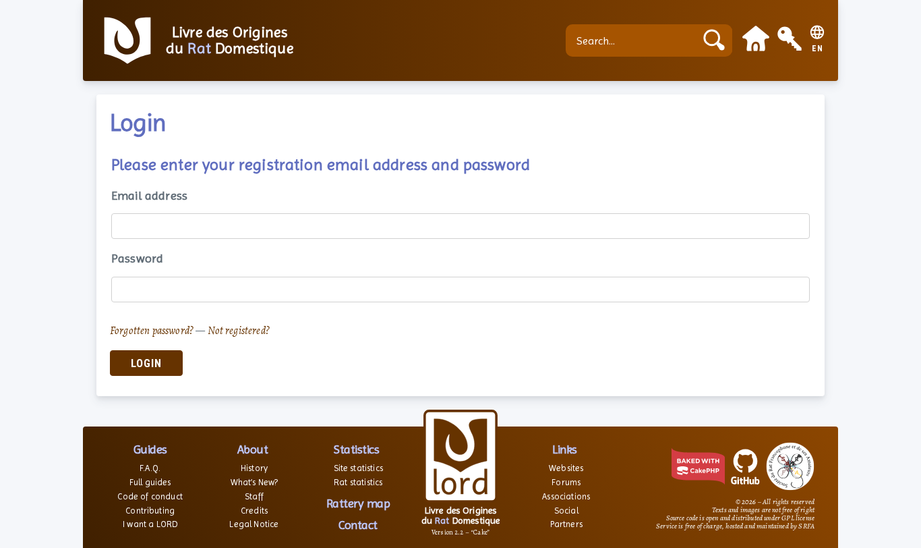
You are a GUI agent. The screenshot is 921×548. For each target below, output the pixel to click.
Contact (358, 525)
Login (146, 363)
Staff (254, 496)
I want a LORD (150, 524)
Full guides (150, 482)
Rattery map (358, 503)
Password (137, 258)
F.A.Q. (150, 468)
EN (817, 49)
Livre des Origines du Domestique (229, 40)
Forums (566, 482)
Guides (150, 449)
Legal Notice (253, 524)
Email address (149, 195)
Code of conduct (149, 496)
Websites (566, 468)
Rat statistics (358, 482)
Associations (566, 496)
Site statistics (358, 468)
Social (566, 510)
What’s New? (254, 482)
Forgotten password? (152, 330)
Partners (566, 524)
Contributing (150, 510)
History (254, 468)
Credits (254, 510)
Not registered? (239, 330)
